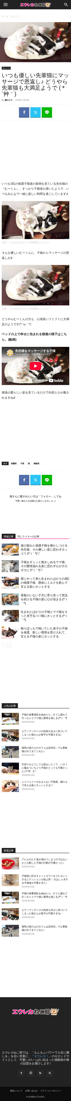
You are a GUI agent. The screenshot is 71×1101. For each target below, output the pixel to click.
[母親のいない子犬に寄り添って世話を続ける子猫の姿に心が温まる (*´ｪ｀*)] (10, 599)
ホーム (5, 16)
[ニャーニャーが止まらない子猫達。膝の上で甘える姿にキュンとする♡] (10, 786)
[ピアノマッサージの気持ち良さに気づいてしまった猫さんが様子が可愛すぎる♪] (10, 735)
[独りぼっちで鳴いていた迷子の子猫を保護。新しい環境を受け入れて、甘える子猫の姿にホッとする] (10, 632)
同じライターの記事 (28, 536)
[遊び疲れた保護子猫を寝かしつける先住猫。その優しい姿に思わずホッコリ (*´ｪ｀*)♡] (10, 550)
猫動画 (36, 463)
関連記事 (8, 536)
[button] (5, 4)
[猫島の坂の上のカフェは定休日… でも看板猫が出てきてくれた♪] (10, 752)
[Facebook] (24, 112)
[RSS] (40, 1073)
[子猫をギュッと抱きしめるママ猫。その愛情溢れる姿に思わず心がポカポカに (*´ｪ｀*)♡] (10, 566)
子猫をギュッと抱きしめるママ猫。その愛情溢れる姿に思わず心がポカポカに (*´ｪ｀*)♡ (44, 566)
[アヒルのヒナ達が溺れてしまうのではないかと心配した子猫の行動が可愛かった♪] (10, 864)
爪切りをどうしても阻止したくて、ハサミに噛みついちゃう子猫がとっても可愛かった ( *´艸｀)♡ (45, 768)
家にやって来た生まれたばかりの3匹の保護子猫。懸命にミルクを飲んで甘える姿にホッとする (45, 582)
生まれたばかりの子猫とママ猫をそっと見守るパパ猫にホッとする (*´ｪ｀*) (44, 615)
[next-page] (9, 645)
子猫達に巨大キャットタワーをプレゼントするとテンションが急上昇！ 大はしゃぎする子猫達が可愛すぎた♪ (45, 879)
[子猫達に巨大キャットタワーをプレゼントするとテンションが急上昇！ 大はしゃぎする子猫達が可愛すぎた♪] (10, 880)
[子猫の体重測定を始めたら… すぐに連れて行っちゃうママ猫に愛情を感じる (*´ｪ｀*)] (10, 719)
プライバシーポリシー (50, 1090)
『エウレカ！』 (41, 1056)
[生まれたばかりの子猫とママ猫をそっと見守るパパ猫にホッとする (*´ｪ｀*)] (10, 616)
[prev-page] (4, 645)
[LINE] (47, 112)
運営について (16, 1090)
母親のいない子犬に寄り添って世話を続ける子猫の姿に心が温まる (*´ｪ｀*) (44, 599)
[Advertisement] (35, 148)
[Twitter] (35, 112)
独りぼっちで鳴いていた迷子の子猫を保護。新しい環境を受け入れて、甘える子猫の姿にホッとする (44, 632)
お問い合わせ (31, 1090)
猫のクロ (8, 100)
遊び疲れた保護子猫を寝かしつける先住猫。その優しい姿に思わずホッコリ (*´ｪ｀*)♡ (44, 549)
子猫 (22, 463)
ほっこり (15, 16)
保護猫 (14, 463)
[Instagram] (30, 1073)
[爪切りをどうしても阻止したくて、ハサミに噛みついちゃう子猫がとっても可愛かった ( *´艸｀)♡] (10, 769)
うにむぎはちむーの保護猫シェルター (29, 242)
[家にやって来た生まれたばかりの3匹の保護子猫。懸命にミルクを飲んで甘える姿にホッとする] (10, 583)
